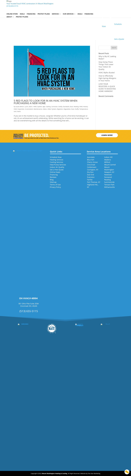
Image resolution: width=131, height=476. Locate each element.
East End (90, 174)
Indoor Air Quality (57, 167)
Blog (52, 179)
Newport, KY (109, 172)
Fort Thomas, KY (93, 182)
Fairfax (89, 179)
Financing (31, 14)
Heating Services (56, 160)
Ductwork (66, 106)
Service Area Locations (99, 151)
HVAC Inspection (19, 109)
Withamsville (109, 187)
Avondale (91, 157)
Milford (107, 162)
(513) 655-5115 (12, 6)
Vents (19, 111)
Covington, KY (92, 169)
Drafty (60, 106)
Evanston (90, 177)
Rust (72, 109)
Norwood (108, 177)
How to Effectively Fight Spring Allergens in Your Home (107, 78)
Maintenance (38, 109)
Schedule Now (55, 157)
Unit (15, 111)
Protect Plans (44, 14)
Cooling (48, 106)
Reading (107, 179)
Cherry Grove (92, 162)
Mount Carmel (110, 164)
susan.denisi (20, 106)
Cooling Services (56, 162)
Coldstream (91, 167)
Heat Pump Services (58, 164)
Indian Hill (108, 157)
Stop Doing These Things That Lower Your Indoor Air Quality (106, 65)
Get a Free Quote (56, 169)
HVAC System (37, 106)
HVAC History (83, 106)
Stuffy (77, 109)
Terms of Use (55, 184)
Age (44, 106)
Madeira (107, 160)
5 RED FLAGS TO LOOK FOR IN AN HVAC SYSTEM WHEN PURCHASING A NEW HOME (45, 102)
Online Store (12, 14)
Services (55, 14)
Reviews (53, 177)
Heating (76, 106)
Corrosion (54, 106)
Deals (22, 14)
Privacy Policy (55, 187)
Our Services (68, 14)
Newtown (108, 174)
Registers (60, 109)
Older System (52, 109)
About (9, 17)
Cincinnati (91, 164)
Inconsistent (29, 109)
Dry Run (90, 172)
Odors (45, 109)
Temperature (83, 109)
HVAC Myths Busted (107, 72)
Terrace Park (109, 184)
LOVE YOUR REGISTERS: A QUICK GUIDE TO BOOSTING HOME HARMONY (107, 87)
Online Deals (55, 172)
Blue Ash (90, 160)
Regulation (67, 109)
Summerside (109, 182)
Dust (71, 106)
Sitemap (53, 182)
